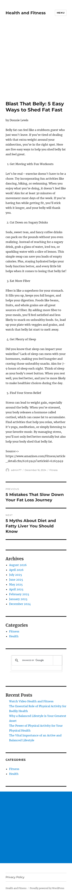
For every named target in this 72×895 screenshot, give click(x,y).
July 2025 (15, 574)
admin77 (16, 470)
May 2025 (16, 584)
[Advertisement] (36, 63)
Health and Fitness (26, 12)
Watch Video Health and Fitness (31, 701)
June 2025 (16, 579)
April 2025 (16, 589)
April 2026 (16, 570)
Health (14, 636)
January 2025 (18, 599)
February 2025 (19, 594)
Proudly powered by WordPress (47, 888)
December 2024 (20, 604)
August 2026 (18, 565)
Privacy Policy (15, 877)
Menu (60, 12)
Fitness (53, 470)
